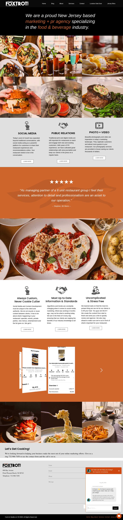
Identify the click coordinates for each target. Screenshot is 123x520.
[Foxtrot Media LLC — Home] (16, 3)
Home (44, 3)
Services (71, 3)
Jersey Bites (111, 3)
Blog (52, 3)
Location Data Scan (96, 3)
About (61, 3)
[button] (21, 370)
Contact (82, 3)
